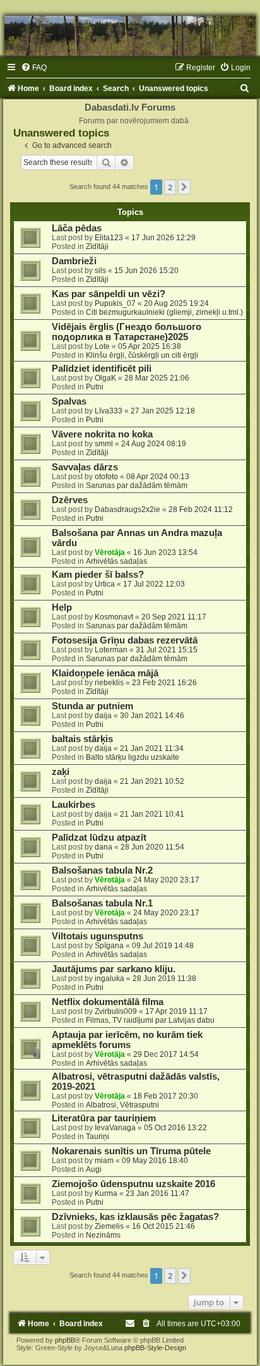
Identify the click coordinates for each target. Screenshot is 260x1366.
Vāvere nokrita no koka (102, 434)
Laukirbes (73, 805)
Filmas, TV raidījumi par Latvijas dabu (150, 1020)
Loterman (111, 649)
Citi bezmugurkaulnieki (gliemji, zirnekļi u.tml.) (164, 312)
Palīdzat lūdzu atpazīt (99, 837)
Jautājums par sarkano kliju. (113, 969)
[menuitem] (34, 67)
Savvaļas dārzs (85, 467)
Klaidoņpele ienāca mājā (105, 673)
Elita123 (109, 237)
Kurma (106, 1193)
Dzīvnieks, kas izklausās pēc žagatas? (135, 1217)
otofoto (106, 476)
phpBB (65, 1340)
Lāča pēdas (77, 228)
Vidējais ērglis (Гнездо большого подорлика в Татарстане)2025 (126, 332)
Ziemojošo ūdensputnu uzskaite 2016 (133, 1184)
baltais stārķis (82, 739)
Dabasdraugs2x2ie (127, 509)
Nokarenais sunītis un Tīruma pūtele (131, 1151)
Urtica (105, 584)
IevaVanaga (115, 1127)
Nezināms (103, 1235)
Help (62, 607)
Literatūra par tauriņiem (104, 1118)
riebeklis (109, 682)
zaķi (60, 772)
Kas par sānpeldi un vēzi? (108, 294)
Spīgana (109, 945)
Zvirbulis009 (116, 1011)
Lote (102, 346)
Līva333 (108, 410)
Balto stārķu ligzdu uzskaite (132, 757)
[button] (184, 187)
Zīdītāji (97, 246)
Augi (94, 1169)
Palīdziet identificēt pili (101, 368)
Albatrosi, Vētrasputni (122, 1105)
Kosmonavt (114, 617)
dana (103, 847)
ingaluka (109, 978)
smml (104, 443)
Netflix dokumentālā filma (107, 1002)
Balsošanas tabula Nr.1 (102, 903)
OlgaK (105, 378)
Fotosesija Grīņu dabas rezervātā (125, 640)
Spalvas (69, 401)
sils (100, 270)
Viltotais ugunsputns (97, 936)
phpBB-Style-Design (155, 1347)
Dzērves (70, 500)
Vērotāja (110, 552)
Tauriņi (97, 1136)
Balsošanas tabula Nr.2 (102, 870)
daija (103, 715)
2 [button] (170, 187)
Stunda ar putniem (92, 706)
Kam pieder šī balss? (98, 575)
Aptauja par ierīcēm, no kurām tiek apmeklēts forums (127, 1040)
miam (104, 1160)
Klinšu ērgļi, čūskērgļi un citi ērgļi (142, 355)
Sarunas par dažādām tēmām (136, 485)
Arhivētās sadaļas (116, 561)
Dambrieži (74, 261)
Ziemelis (109, 1226)
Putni (94, 386)
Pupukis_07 (115, 303)
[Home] (130, 36)
